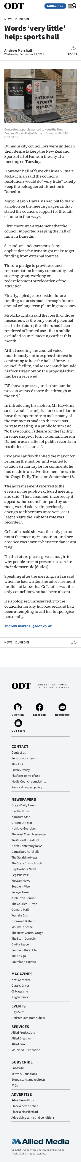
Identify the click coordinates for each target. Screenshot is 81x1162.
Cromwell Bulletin (23, 921)
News (8, 19)
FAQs (14, 1085)
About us (17, 764)
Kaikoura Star (20, 817)
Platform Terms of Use (25, 776)
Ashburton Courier (23, 898)
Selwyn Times (20, 892)
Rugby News (19, 997)
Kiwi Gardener (20, 980)
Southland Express (23, 962)
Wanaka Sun (19, 915)
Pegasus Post (20, 875)
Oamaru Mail (20, 909)
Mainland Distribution (25, 1050)
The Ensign (18, 956)
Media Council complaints (28, 781)
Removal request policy (26, 787)
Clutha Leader (20, 944)
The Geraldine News (24, 857)
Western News (20, 880)
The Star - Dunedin (23, 938)
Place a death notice (24, 1106)
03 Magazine (19, 991)
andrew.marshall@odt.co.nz (28, 626)
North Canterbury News (26, 846)
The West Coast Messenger (28, 834)
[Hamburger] (72, 6)
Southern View (20, 886)
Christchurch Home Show (28, 1018)
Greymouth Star (21, 823)
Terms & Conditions (24, 1074)
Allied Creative (20, 1038)
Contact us (18, 752)
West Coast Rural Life (25, 840)
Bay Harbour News (23, 869)
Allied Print (18, 1044)
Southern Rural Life (24, 950)
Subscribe (55, 6)
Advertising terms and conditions (32, 1117)
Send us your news (23, 758)
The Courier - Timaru (24, 904)
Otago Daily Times (23, 805)
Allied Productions (23, 1032)
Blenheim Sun (20, 811)
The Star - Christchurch (26, 863)
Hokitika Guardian (23, 828)
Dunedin (22, 19)
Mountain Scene (22, 927)
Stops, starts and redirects (28, 1079)
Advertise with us (22, 1100)
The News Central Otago (27, 933)
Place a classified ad (24, 1112)
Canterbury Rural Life (25, 852)
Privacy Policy (20, 770)
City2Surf (17, 1012)
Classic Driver (20, 985)
